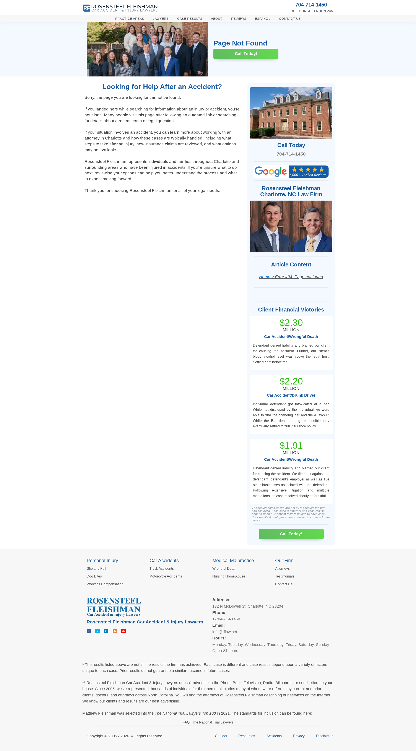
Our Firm (284, 560)
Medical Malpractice (233, 560)
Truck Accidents (162, 568)
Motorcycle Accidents (166, 576)
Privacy (299, 736)
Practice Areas (129, 18)
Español (262, 18)
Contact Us (290, 18)
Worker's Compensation (105, 584)
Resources (246, 736)
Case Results (189, 18)
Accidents (274, 736)
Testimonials (284, 576)
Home (264, 276)
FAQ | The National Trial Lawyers (208, 722)
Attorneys (282, 568)
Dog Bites (94, 576)
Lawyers (161, 18)
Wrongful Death (224, 568)
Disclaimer (324, 736)
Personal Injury (102, 560)
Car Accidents (164, 560)
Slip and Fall (96, 568)
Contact (221, 736)
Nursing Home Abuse (228, 576)
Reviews (238, 18)
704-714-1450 (311, 4)
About (217, 18)
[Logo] (120, 8)
